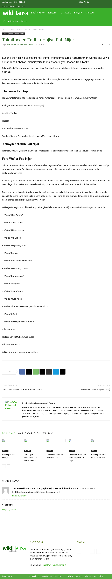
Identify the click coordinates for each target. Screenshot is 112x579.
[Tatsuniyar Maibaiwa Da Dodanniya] (56, 445)
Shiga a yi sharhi (19, 496)
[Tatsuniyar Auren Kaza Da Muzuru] (100, 445)
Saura (23, 21)
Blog (101, 576)
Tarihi (11, 29)
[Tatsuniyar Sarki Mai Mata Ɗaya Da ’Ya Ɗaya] (78, 445)
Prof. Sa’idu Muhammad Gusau (20, 44)
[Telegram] (56, 372)
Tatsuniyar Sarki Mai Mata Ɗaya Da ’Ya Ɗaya (77, 457)
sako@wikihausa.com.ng (15, 6)
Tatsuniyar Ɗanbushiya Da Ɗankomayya (30, 457)
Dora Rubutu (10, 21)
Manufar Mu (47, 576)
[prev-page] (4, 466)
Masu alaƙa (8, 433)
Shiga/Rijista (84, 2)
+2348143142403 (19, 2)
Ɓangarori (52, 12)
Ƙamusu (89, 12)
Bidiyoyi (78, 12)
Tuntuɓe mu (59, 576)
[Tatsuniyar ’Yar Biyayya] (11, 445)
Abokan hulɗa (90, 576)
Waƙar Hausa (19, 34)
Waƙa (11, 34)
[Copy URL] (62, 372)
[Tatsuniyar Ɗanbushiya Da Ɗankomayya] (33, 445)
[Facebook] (93, 2)
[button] (106, 12)
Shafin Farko (38, 12)
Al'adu (5, 451)
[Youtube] (108, 2)
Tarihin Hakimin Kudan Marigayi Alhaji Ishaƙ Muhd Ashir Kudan (45, 488)
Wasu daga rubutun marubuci (35, 433)
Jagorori (79, 576)
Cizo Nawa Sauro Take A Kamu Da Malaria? (23, 389)
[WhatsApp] (36, 372)
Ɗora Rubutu (33, 576)
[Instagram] (98, 2)
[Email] (42, 372)
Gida (4, 29)
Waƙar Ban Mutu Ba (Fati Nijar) (95, 389)
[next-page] (8, 466)
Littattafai (66, 12)
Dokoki (70, 576)
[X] (103, 2)
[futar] (49, 372)
